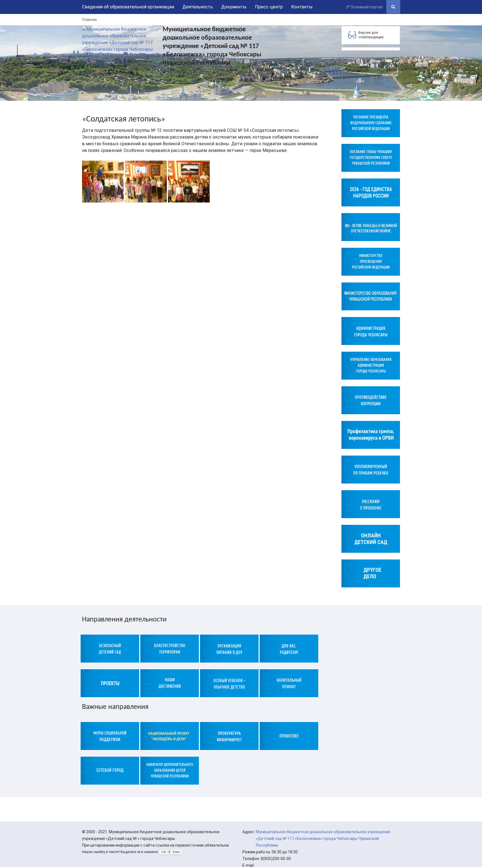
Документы (234, 6)
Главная (89, 19)
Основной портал (366, 7)
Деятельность (197, 6)
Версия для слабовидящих (371, 34)
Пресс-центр (269, 6)
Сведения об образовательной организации (128, 6)
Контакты (302, 6)
